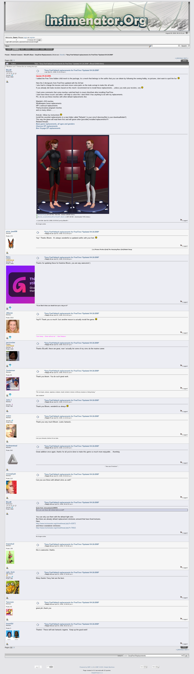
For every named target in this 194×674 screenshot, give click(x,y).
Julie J (8, 400)
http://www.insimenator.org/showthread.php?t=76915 (56, 528)
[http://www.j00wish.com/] (10, 338)
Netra (8, 257)
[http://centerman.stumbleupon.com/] (10, 396)
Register (49, 49)
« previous (179, 58)
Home (9, 49)
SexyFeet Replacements (43, 55)
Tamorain (10, 602)
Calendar (35, 49)
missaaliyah (11, 474)
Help (22, 49)
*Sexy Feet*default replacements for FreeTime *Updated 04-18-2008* (89, 55)
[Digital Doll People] (10, 366)
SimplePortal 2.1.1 (97, 672)
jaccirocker (10, 343)
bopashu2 (10, 544)
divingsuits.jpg (41, 214)
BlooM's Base (29, 55)
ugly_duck (10, 572)
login (25, 37)
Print (185, 60)
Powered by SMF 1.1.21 (87, 667)
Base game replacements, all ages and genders (55, 124)
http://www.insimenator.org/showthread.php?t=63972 (56, 523)
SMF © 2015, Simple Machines (105, 667)
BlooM (62, 55)
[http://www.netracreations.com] (10, 309)
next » (185, 58)
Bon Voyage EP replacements (48, 128)
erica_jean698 (11, 231)
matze (8, 416)
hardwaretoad (11, 446)
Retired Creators (16, 55)
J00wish (9, 313)
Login (42, 49)
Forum (15, 49)
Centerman (10, 370)
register (32, 37)
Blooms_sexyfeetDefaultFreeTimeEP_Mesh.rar (51, 217)
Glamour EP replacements (47, 126)
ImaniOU (9, 624)
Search (28, 49)
